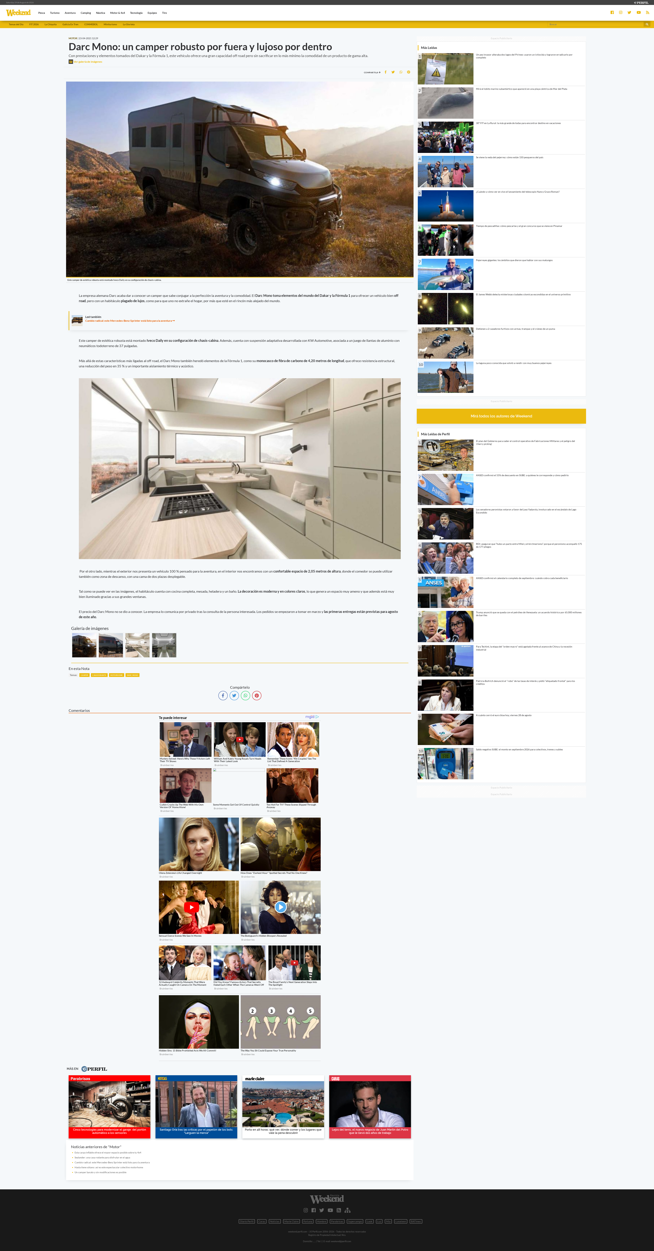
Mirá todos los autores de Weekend (501, 416)
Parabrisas (337, 1221)
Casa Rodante (99, 675)
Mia (388, 1221)
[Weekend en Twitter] (321, 1210)
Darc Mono (132, 675)
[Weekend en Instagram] (306, 1210)
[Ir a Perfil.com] (641, 2)
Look (369, 1221)
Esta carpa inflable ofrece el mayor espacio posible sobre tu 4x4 (108, 1152)
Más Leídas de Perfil (435, 434)
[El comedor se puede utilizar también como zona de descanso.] (164, 645)
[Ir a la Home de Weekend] (327, 1199)
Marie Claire (291, 1221)
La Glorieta (129, 24)
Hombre (321, 1221)
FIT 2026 (34, 24)
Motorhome (116, 675)
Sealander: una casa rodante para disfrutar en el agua (102, 1157)
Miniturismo (110, 24)
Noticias (274, 1221)
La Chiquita (51, 24)
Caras (262, 1221)
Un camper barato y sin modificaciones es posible (100, 1172)
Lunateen (400, 1221)
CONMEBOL (91, 24)
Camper (84, 675)
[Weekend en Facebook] (314, 1210)
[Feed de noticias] (339, 1210)
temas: (73, 675)
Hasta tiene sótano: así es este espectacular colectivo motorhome (109, 1167)
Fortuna (307, 1221)
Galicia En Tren (70, 24)
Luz (379, 1221)
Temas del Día (16, 24)
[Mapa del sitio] (348, 1210)
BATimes (416, 1221)
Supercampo (355, 1221)
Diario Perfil (247, 1221)
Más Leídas (429, 48)
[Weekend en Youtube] (330, 1210)
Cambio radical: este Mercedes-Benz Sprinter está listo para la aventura (128, 320)
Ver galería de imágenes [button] (87, 61)
